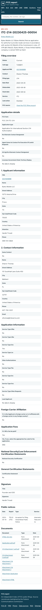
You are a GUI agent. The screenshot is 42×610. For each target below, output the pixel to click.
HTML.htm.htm (7, 537)
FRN (9, 606)
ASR (16, 8)
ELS (7, 8)
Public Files (39, 9)
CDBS (26, 8)
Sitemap (38, 606)
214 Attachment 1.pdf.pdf (10, 549)
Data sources (23, 606)
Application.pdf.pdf (8, 543)
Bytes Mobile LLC (7, 37)
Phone (15, 606)
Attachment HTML (8, 580)
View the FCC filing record (26, 105)
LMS (20, 8)
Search (21, 22)
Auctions (32, 8)
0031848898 (21, 69)
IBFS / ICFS (2, 10)
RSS (31, 606)
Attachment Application (10, 573)
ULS (11, 8)
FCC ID (3, 606)
